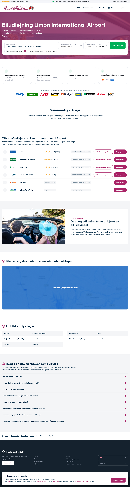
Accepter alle (118, 480)
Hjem (6, 436)
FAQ (78, 8)
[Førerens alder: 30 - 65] (25, 51)
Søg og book (120, 152)
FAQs (35, 459)
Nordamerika (15, 436)
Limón (32, 436)
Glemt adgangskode (72, 459)
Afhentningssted (10, 44)
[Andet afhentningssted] (5, 51)
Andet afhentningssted (14, 51)
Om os (36, 456)
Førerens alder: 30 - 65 (34, 51)
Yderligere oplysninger (103, 152)
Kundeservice (88, 8)
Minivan (36, 464)
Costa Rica (24, 436)
